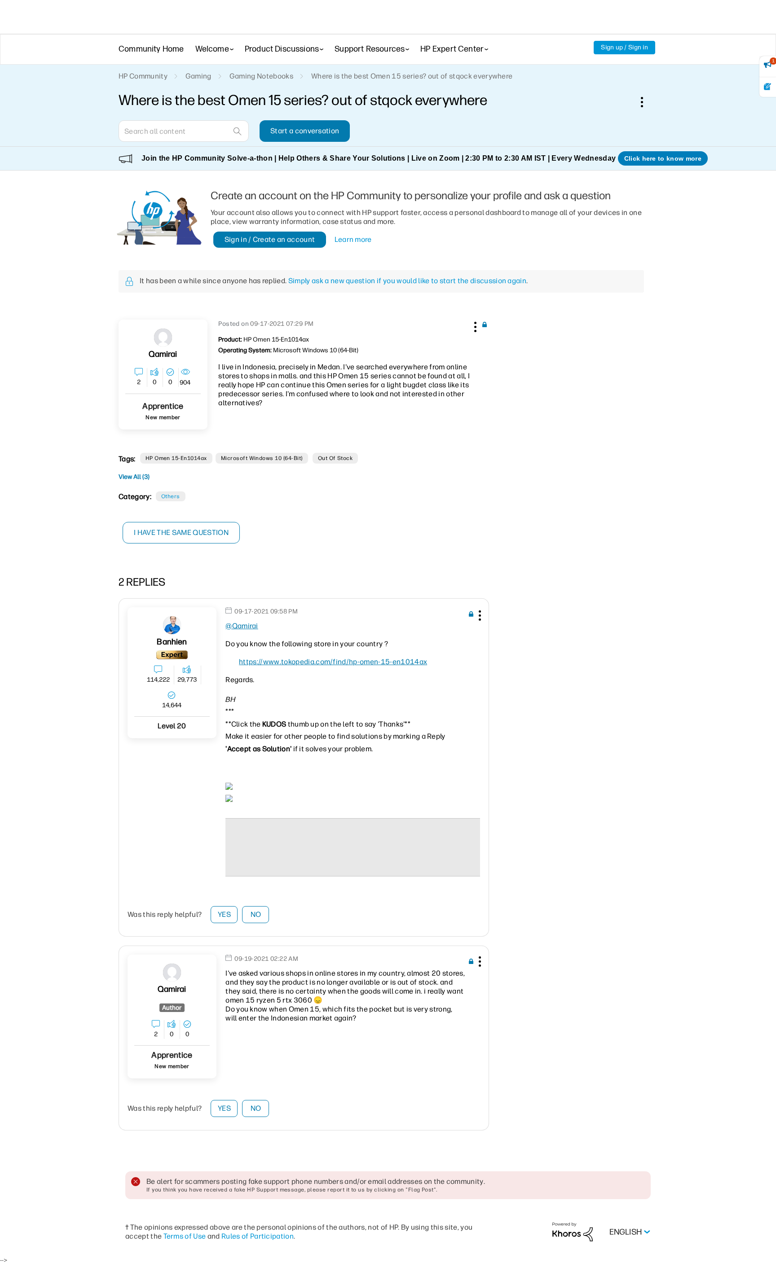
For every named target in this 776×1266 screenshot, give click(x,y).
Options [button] (646, 102)
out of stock (335, 458)
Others (170, 496)
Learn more (353, 239)
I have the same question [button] (181, 532)
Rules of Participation (257, 1236)
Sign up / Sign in (624, 47)
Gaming (198, 76)
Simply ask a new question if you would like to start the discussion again (407, 280)
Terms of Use (184, 1236)
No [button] (256, 914)
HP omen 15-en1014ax (176, 458)
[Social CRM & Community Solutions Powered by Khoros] (572, 1231)
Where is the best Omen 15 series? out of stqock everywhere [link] (412, 76)
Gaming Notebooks (261, 76)
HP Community (143, 76)
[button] (474, 325)
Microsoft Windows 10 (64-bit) (262, 458)
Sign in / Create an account (270, 239)
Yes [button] (224, 914)
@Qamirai (241, 626)
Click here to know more (662, 158)
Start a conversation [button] (304, 131)
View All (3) (134, 477)
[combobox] (184, 131)
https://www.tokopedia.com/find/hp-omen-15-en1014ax (333, 661)
